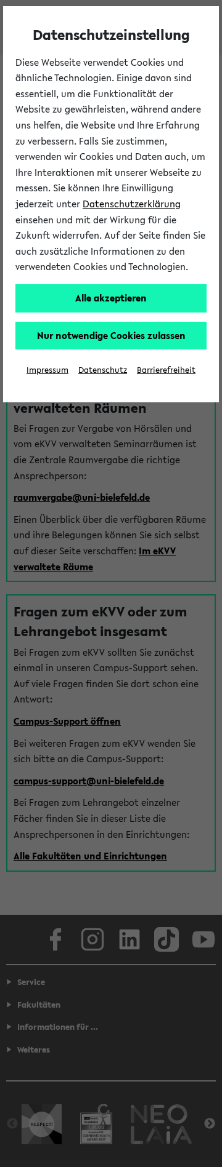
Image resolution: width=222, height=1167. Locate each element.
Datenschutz (102, 370)
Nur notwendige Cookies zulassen (111, 335)
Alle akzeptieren (111, 298)
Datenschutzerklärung (132, 203)
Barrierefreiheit (166, 370)
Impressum (47, 370)
